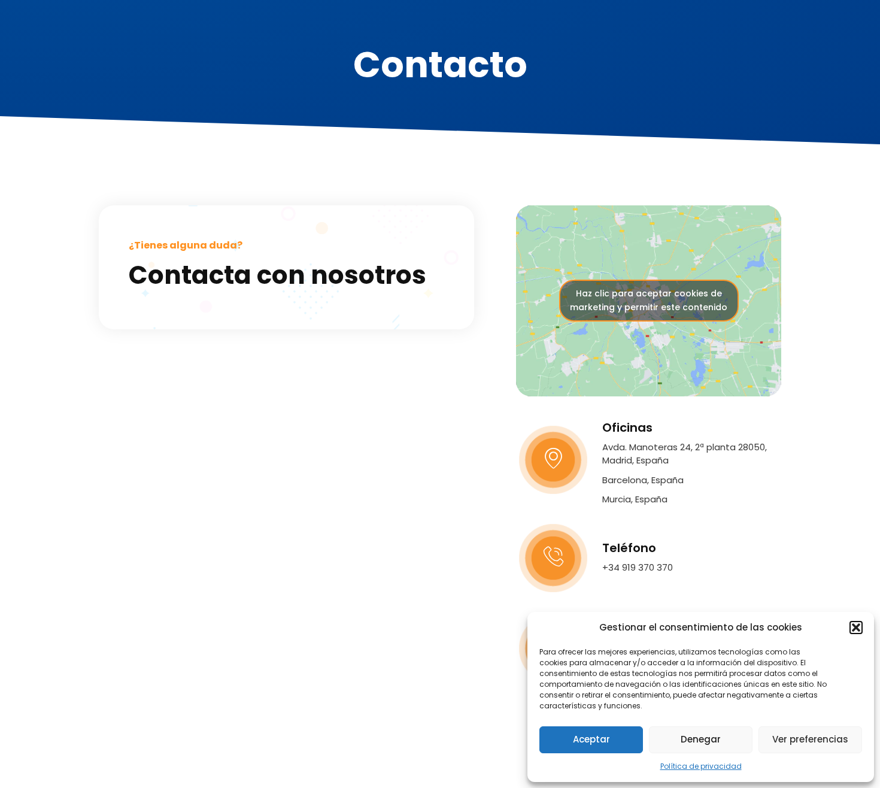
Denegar (701, 739)
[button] (856, 628)
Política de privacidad (701, 766)
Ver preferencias (810, 739)
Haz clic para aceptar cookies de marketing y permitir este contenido (648, 300)
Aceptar (591, 739)
